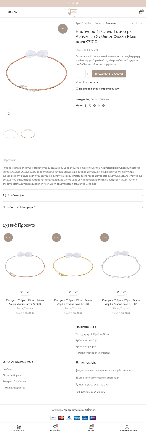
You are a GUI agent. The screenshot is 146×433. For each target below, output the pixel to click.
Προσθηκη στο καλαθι (109, 73)
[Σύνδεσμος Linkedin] (99, 105)
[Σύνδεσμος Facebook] (69, 3)
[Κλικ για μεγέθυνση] (9, 114)
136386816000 (96, 391)
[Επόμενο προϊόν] (141, 23)
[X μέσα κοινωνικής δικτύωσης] (90, 105)
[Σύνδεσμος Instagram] (73, 3)
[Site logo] (73, 11)
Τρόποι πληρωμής (86, 346)
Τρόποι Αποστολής (86, 340)
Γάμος (98, 23)
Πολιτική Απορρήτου (14, 387)
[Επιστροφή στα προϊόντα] (137, 23)
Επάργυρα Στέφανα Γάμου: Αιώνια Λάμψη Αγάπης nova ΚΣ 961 (73, 302)
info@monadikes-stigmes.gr (102, 377)
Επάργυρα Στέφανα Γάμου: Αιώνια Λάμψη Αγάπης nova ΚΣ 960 (25, 302)
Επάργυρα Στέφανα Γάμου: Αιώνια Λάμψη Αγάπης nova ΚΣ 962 (121, 302)
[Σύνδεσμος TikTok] (77, 3)
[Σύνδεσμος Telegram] (103, 105)
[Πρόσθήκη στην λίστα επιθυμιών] (28, 292)
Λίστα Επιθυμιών (12, 375)
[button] (6, 70)
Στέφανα (111, 23)
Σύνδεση (7, 369)
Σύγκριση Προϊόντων (14, 381)
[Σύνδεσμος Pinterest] (94, 105)
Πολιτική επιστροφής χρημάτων (93, 352)
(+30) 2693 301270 (98, 384)
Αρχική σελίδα (83, 23)
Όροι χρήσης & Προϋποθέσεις (93, 334)
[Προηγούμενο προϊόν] (133, 23)
